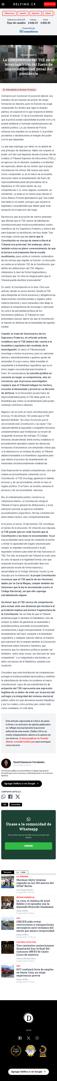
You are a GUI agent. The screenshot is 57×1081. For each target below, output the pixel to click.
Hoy (18, 918)
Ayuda (28, 1030)
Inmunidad (15, 805)
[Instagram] (37, 1038)
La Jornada (22, 877)
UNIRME (28, 845)
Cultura (48, 13)
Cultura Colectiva (26, 942)
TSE (4, 805)
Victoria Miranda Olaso (26, 959)
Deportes (36, 13)
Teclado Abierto (28, 55)
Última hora (9, 13)
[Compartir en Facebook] (10, 796)
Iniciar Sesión (50, 4)
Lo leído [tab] (21, 872)
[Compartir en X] (17, 796)
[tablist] (28, 872)
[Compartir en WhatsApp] (3, 797)
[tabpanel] (28, 929)
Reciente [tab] (7, 872)
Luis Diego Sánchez (25, 890)
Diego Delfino (22, 911)
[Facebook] (20, 1038)
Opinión (23, 13)
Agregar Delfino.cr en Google (19, 783)
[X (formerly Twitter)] (28, 1038)
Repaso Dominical (25, 897)
